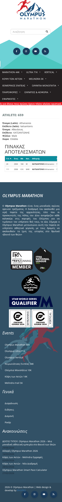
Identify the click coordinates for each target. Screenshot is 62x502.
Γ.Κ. (7, 158)
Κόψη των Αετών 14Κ (16, 376)
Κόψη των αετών (11, 79)
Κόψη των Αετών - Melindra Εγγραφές (22, 457)
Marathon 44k (10, 73)
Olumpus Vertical (14, 357)
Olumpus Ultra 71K (15, 351)
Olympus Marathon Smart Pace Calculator (24, 469)
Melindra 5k (35, 79)
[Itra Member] (22, 259)
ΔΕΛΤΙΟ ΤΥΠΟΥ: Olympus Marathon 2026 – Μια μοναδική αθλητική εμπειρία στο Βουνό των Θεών (29, 443)
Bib (22, 158)
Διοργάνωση (11, 403)
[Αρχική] (31, 11)
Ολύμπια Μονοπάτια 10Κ (18, 370)
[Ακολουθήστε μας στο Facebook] (16, 51)
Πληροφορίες (9, 93)
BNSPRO (21, 490)
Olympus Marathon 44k (17, 344)
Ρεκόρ (8, 422)
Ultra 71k (31, 73)
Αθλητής (36, 158)
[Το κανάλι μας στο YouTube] (35, 51)
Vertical (48, 73)
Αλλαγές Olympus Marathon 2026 (20, 450)
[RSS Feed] (45, 51)
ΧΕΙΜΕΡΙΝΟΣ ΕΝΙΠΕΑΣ (12, 86)
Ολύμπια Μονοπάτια (43, 86)
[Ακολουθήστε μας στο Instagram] (26, 51)
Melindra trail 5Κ (14, 382)
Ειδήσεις (9, 409)
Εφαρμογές (7, 99)
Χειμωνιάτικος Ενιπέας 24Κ (19, 363)
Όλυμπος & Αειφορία (35, 93)
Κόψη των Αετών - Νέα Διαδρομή (20, 463)
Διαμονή (9, 416)
